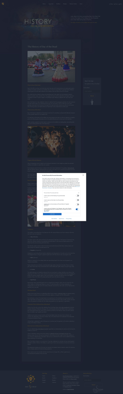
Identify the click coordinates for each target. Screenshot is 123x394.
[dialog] (61, 197)
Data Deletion (54, 218)
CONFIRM (52, 214)
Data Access (61, 218)
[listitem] (61, 192)
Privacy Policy (69, 218)
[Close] (83, 175)
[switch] (77, 195)
